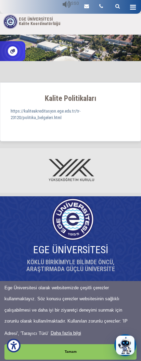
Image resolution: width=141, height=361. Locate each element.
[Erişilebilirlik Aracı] (14, 345)
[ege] (86, 5)
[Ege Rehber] (101, 5)
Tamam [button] (71, 351)
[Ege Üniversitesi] (116, 5)
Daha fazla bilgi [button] (66, 333)
